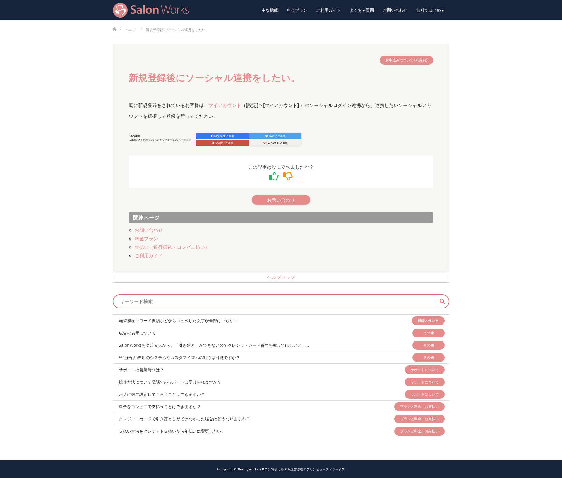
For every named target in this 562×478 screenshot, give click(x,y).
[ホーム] (114, 22)
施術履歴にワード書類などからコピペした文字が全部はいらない (178, 320)
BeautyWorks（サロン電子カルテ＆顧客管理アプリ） (291, 469)
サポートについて (425, 369)
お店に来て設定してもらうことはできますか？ (162, 394)
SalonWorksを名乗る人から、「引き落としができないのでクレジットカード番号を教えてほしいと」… (214, 345)
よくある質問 (361, 10)
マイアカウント (224, 105)
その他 (428, 332)
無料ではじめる (430, 10)
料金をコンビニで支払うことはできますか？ (160, 406)
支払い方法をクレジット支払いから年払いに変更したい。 (172, 431)
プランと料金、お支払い (419, 406)
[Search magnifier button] (442, 301)
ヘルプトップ (281, 277)
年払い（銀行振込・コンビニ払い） (172, 247)
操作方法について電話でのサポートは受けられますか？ (170, 382)
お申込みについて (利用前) (406, 60)
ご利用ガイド (328, 10)
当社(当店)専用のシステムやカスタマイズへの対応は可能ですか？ (179, 357)
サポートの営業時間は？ (141, 369)
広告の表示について (137, 333)
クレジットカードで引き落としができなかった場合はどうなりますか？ (184, 419)
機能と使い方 (428, 320)
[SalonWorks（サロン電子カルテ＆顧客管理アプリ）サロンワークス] (189, 10)
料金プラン (297, 10)
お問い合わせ (395, 10)
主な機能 (270, 10)
